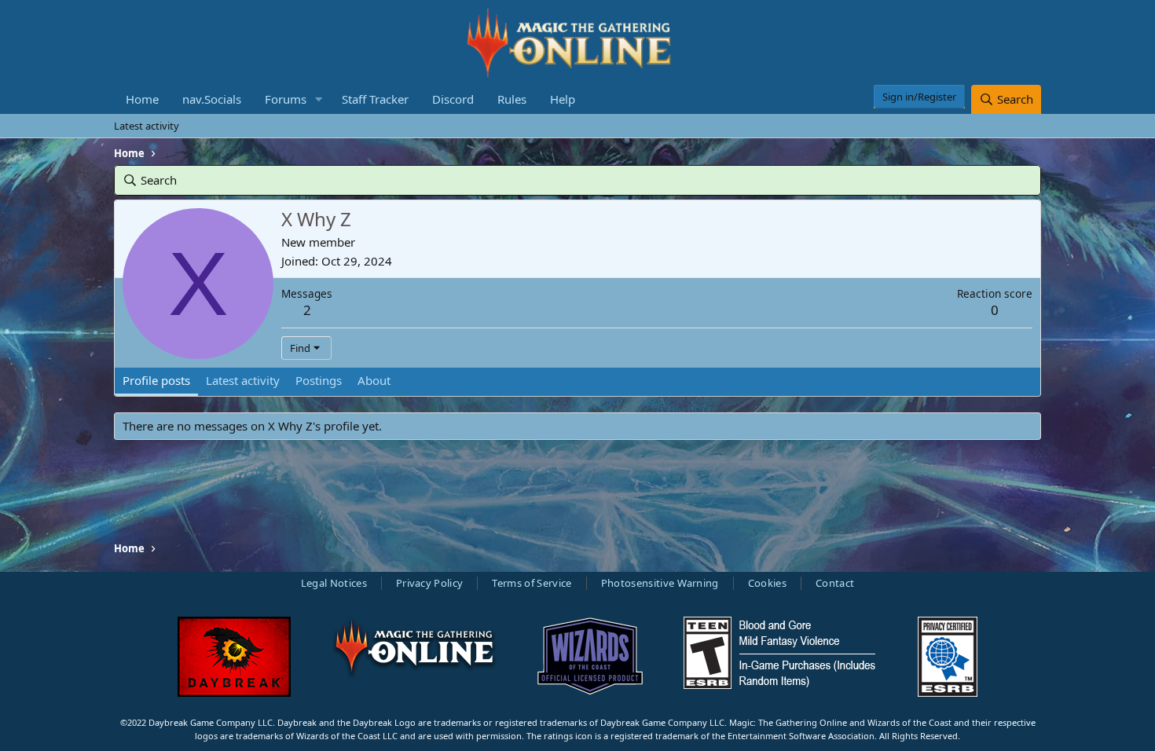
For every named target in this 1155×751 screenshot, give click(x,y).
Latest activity (146, 126)
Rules (511, 99)
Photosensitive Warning (660, 583)
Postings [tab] (318, 380)
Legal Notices (334, 583)
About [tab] (374, 380)
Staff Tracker (375, 99)
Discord (453, 99)
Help (562, 99)
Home (142, 99)
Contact (835, 583)
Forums (285, 99)
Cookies (767, 583)
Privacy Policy (430, 583)
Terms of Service (531, 583)
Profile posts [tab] (156, 380)
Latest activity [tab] (243, 380)
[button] (319, 99)
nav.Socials (211, 99)
